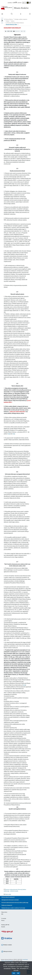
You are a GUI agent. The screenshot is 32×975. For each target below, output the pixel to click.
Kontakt (3, 926)
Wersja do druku (7, 951)
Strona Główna (9, 19)
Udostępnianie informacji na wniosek (10, 899)
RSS (2, 914)
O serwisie (3, 918)
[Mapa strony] (21, 14)
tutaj (9, 433)
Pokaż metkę (8, 894)
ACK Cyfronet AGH (9, 960)
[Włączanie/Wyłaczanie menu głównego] (2, 14)
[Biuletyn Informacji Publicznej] (16, 932)
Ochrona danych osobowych (8, 897)
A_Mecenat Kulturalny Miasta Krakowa (15, 22)
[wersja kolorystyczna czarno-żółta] (28, 3)
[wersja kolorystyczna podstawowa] (23, 3)
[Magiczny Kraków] (16, 939)
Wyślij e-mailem (7, 944)
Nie (18, 973)
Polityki (7, 21)
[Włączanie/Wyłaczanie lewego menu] (2, 21)
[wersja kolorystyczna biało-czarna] (25, 3)
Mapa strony (4, 912)
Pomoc (3, 920)
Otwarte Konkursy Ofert (11, 24)
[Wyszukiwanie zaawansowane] (11, 14)
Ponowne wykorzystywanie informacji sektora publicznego (14, 902)
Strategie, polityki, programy (20, 19)
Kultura (12, 21)
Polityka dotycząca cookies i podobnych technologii (13, 908)
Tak (14, 973)
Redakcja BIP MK (5, 924)
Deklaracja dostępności (6, 905)
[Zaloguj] (30, 14)
